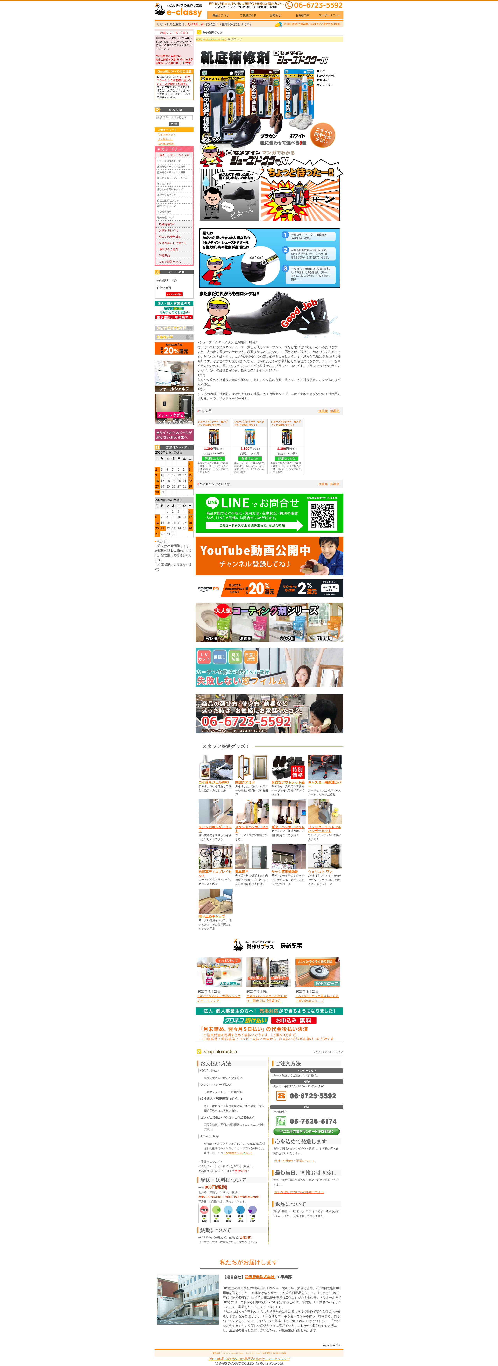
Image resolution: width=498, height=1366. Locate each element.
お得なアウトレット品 (288, 782)
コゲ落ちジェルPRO (214, 782)
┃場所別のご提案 (167, 249)
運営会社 (216, 1353)
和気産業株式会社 (260, 1277)
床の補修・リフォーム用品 (171, 166)
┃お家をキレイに (167, 230)
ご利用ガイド (248, 15)
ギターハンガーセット (288, 827)
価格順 (323, 411)
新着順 (334, 411)
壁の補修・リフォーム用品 (171, 172)
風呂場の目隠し (166, 143)
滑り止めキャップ (212, 916)
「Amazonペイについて (237, 1152)
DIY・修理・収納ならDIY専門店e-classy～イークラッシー (249, 1359)
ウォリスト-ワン (320, 872)
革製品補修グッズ (166, 195)
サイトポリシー (253, 1353)
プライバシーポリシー (233, 1353)
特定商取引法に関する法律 (274, 1353)
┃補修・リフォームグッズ (172, 155)
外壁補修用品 (164, 212)
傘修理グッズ (164, 183)
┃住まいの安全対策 (168, 236)
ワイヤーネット (166, 134)
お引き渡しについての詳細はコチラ (299, 1192)
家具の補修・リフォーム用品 (172, 178)
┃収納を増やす (165, 224)
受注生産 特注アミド (168, 200)
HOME (199, 39)
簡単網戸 (241, 872)
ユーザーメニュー (330, 15)
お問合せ (275, 15)
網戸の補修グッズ (166, 206)
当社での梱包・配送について (294, 1160)
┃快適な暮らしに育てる (171, 242)
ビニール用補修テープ (169, 161)
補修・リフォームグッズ (215, 39)
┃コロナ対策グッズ (168, 261)
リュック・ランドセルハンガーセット (324, 829)
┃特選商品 (163, 255)
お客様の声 (302, 15)
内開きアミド (245, 782)
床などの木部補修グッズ (170, 189)
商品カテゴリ (221, 15)
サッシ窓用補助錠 (285, 872)
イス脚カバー (165, 139)
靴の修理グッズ (165, 217)
